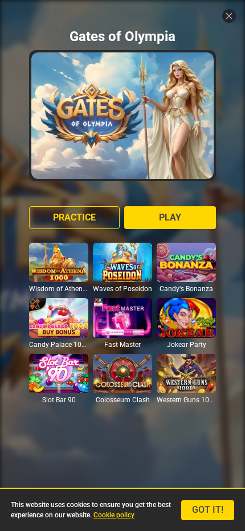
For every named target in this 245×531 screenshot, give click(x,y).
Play (170, 217)
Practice (74, 217)
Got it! (207, 509)
